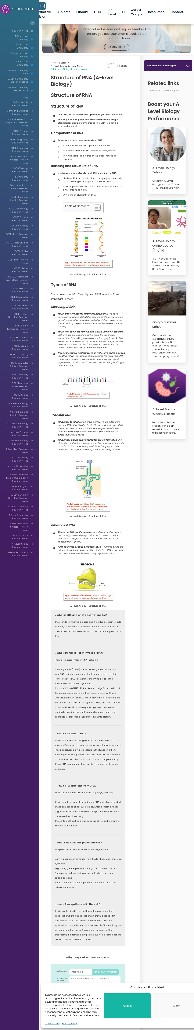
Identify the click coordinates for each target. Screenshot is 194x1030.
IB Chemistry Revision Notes (20, 178)
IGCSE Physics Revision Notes (20, 132)
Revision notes (20, 30)
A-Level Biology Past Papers (164, 90)
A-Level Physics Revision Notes (19, 434)
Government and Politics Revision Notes (18, 188)
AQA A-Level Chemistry (21, 38)
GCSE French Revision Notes (20, 307)
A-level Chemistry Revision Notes (18, 517)
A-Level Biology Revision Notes (20, 545)
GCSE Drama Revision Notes (20, 347)
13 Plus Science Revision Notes (20, 537)
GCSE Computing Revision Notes (18, 356)
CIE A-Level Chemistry (22, 46)
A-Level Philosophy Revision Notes (18, 442)
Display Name (61, 971)
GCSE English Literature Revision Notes (18, 317)
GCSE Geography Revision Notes (18, 298)
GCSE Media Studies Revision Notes (17, 244)
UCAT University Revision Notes (19, 104)
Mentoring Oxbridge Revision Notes (17, 112)
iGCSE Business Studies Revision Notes (19, 159)
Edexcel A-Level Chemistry (19, 55)
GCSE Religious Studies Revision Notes (19, 200)
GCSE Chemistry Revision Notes (19, 376)
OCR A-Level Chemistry (21, 63)
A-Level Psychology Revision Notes (17, 425)
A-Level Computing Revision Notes (17, 508)
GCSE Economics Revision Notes (19, 339)
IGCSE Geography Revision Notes (18, 141)
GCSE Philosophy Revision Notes (19, 227)
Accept (127, 1005)
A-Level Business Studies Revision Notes (19, 527)
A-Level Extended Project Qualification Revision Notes (17, 478)
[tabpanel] (116, 33)
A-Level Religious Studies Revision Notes (19, 415)
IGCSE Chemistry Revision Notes (19, 149)
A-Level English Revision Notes (19, 488)
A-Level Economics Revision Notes (18, 554)
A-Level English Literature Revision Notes (18, 498)
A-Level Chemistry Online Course (18, 89)
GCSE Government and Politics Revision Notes (17, 280)
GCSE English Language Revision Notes (17, 329)
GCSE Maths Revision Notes (20, 253)
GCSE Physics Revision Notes (20, 219)
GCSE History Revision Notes (20, 270)
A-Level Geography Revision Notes (17, 468)
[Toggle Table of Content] (95, 207)
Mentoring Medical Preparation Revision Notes (17, 122)
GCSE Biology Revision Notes (20, 396)
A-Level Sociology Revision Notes (18, 405)
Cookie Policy (52, 1023)
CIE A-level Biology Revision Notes (69, 69)
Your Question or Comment (62, 979)
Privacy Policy (69, 1023)
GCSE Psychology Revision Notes (18, 210)
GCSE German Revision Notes (20, 290)
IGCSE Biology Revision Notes (20, 170)
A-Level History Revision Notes (20, 459)
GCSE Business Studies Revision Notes (19, 386)
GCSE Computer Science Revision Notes (19, 366)
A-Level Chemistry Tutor (18, 72)
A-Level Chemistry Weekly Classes (18, 80)
